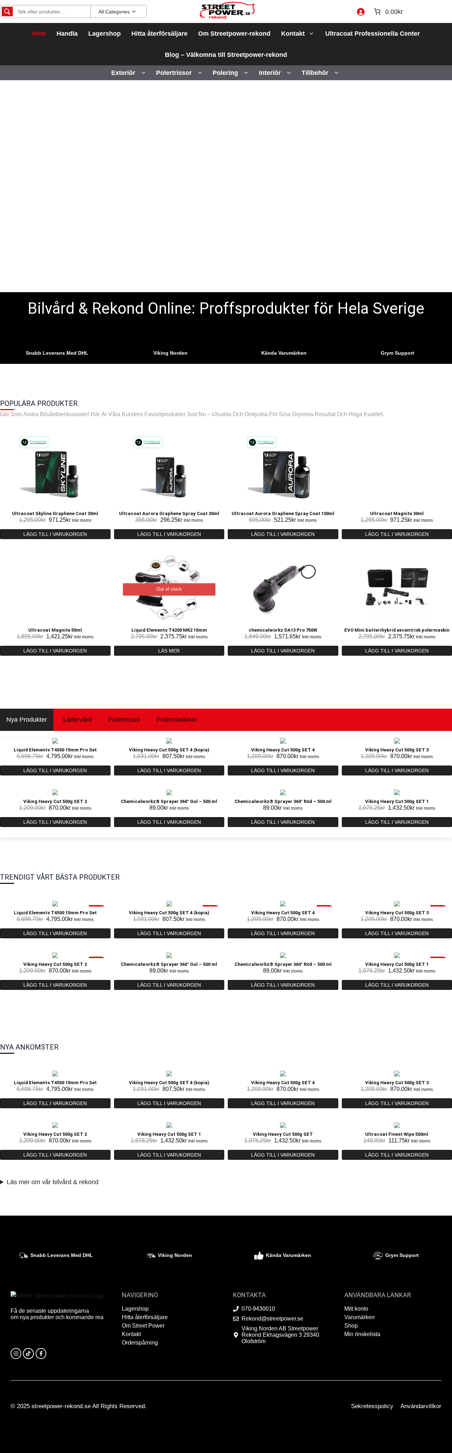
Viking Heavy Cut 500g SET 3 (397, 749)
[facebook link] (41, 1353)
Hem (39, 33)
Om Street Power (143, 1326)
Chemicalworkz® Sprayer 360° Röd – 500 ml (283, 801)
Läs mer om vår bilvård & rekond (53, 1182)
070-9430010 (258, 1309)
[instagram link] (16, 1353)
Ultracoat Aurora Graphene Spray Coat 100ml (283, 513)
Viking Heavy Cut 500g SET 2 (55, 801)
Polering (225, 72)
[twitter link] (28, 1353)
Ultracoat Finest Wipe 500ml (396, 1134)
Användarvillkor (420, 1406)
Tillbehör (315, 72)
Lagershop (104, 33)
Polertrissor (174, 72)
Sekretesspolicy (372, 1406)
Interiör (270, 72)
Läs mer (169, 651)
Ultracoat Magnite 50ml (55, 630)
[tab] (26, 720)
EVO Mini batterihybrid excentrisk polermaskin (397, 630)
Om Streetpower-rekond (234, 33)
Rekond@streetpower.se (272, 1319)
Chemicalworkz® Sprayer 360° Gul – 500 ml (169, 801)
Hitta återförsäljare (159, 33)
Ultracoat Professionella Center (372, 33)
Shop (351, 1326)
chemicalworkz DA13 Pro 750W (283, 630)
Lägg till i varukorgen (55, 534)
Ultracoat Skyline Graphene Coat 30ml (55, 513)
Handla (67, 33)
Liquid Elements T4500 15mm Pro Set (55, 749)
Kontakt (293, 33)
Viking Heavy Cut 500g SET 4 (283, 749)
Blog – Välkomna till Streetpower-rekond (226, 54)
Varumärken (359, 1317)
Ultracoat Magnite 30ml (397, 513)
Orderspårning (140, 1343)
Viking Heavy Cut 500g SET (283, 1134)
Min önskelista (362, 1334)
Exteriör (123, 72)
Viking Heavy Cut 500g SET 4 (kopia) (169, 749)
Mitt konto (356, 1309)
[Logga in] (360, 11)
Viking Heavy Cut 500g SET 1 (397, 801)
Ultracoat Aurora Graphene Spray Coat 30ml (169, 513)
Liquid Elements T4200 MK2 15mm (169, 630)
